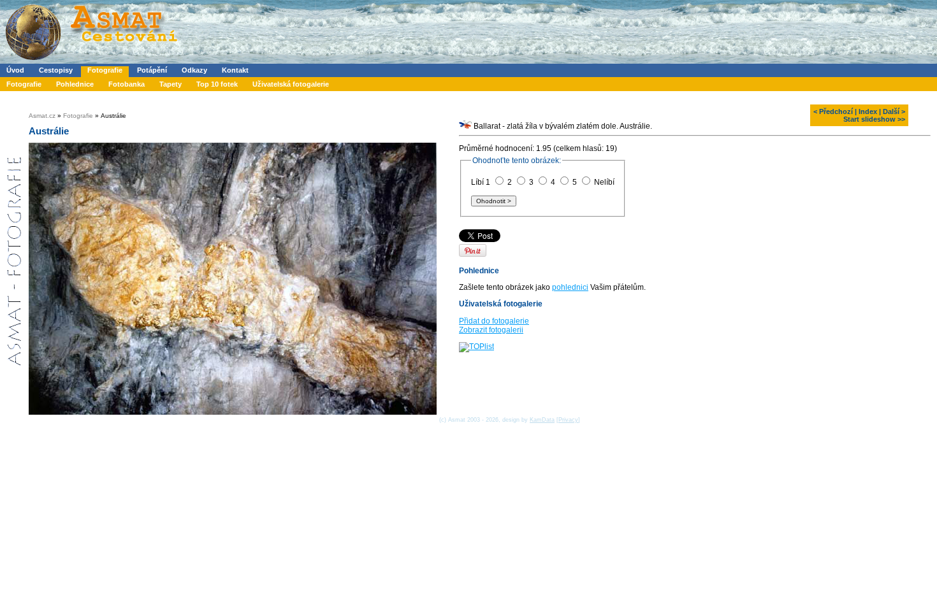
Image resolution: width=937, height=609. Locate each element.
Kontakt (235, 70)
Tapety (170, 84)
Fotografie (104, 70)
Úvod (15, 70)
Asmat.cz (42, 115)
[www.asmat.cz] (91, 61)
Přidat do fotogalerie (494, 321)
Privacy (568, 420)
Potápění (152, 70)
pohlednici (570, 287)
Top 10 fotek (217, 84)
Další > (894, 111)
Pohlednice (75, 84)
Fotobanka (126, 84)
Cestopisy (56, 70)
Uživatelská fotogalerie (290, 84)
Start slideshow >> (874, 119)
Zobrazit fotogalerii (491, 330)
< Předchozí (833, 111)
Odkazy (194, 70)
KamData (542, 420)
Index (868, 111)
